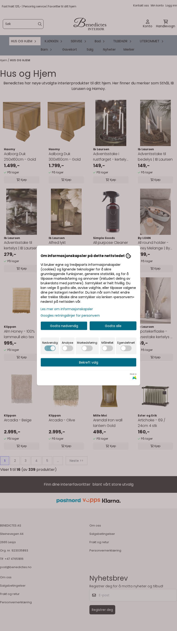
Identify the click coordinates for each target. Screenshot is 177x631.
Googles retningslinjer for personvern (70, 315)
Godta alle (113, 326)
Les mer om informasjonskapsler (67, 309)
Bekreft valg (88, 362)
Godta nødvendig (64, 326)
